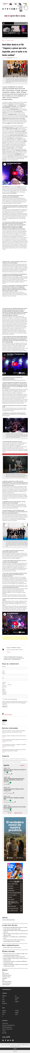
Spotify (16, 1014)
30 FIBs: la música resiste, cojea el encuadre (12, 947)
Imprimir (5, 724)
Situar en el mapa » (8, 714)
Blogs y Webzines (5, 973)
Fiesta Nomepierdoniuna (7, 1027)
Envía (4, 722)
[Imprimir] (2, 724)
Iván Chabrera (22, 758)
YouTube (4, 1012)
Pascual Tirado (19, 760)
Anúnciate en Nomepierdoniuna (8, 1025)
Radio (3, 980)
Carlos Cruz (7, 758)
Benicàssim (4, 758)
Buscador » (22, 765)
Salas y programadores (6, 983)
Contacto (4, 1031)
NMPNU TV (4, 996)
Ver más (3, 733)
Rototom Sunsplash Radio (14, 893)
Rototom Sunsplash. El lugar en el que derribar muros (14, 956)
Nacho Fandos (15, 760)
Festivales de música (6, 977)
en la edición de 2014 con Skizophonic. (13, 192)
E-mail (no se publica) (3, 672)
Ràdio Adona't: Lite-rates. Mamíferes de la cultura (13, 903)
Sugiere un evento (18, 812)
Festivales (8, 40)
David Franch (12, 758)
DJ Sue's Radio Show (13, 884)
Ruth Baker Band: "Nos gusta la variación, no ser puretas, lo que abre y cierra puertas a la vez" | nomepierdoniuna (14, 658)
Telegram (17, 1012)
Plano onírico (11, 899)
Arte (3, 972)
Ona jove (10, 897)
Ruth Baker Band (24, 760)
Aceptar (15, 1048)
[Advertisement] (16, 638)
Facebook (17, 1010)
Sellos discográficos (6, 984)
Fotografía (4, 978)
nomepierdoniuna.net (6, 989)
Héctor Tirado (18, 758)
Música (3, 40)
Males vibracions (12, 906)
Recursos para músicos (6, 981)
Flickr (3, 1014)
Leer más (15, 1051)
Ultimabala (19, 762)
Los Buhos (6, 760)
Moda (16, 1000)
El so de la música (12, 895)
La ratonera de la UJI (13, 908)
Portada (12, 40)
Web (3, 677)
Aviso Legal (14, 699)
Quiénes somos (5, 1023)
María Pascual (10, 760)
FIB (14, 758)
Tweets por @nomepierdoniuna (8, 919)
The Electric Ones (8, 762)
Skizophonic (4, 762)
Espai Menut (4, 1003)
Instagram (4, 1010)
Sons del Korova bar (13, 911)
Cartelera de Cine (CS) (6, 975)
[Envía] (2, 722)
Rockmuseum (11, 890)
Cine (3, 998)
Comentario (9, 684)
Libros (3, 1000)
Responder (9, 652)
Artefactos (10, 886)
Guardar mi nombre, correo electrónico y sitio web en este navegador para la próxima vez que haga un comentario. (4, 688)
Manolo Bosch (10, 57)
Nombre (4, 666)
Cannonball (10, 888)
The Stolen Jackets (14, 762)
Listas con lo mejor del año (7, 1029)
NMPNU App (4, 1037)
